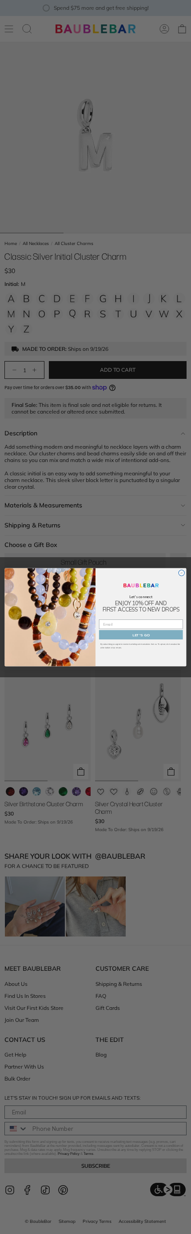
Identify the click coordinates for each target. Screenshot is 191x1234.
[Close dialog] (181, 572)
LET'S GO (141, 634)
